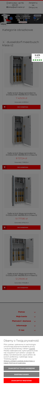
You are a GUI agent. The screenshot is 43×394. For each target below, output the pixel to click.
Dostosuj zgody (21, 374)
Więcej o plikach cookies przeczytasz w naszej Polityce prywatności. (19, 362)
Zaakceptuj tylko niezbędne (21, 368)
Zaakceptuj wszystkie (21, 380)
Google (32, 349)
